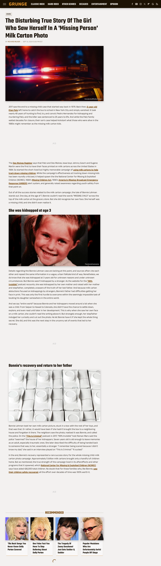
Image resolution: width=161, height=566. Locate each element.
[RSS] (157, 4)
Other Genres (69, 4)
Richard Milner (14, 42)
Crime (8, 14)
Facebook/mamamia (92, 264)
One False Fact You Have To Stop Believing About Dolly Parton (41, 548)
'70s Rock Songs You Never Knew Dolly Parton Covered (17, 546)
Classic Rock (38, 4)
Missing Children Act (41, 180)
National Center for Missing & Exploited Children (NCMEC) (68, 465)
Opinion (114, 4)
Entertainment (99, 4)
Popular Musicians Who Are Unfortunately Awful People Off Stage (92, 548)
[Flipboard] (149, 4)
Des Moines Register (22, 163)
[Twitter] (145, 4)
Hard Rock (53, 4)
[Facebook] (132, 4)
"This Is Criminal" (34, 436)
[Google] (153, 4)
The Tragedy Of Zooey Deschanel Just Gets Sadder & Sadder (66, 548)
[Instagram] (141, 4)
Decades (83, 4)
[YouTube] (136, 4)
